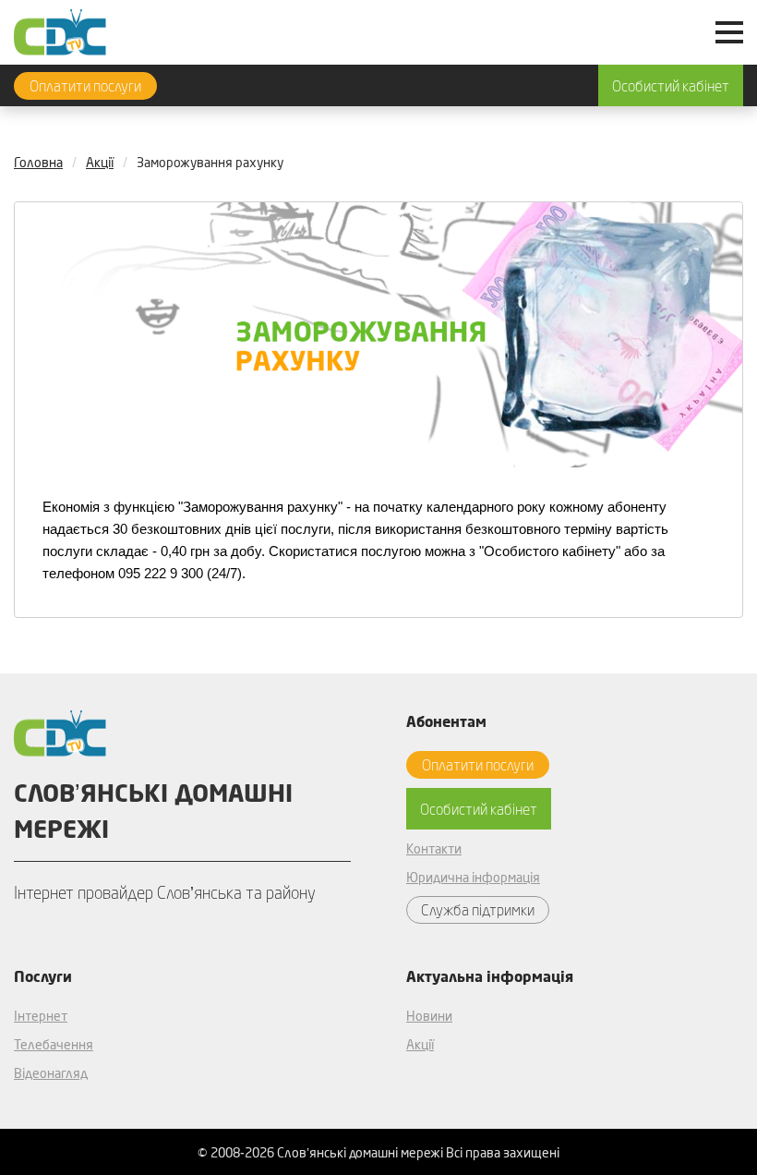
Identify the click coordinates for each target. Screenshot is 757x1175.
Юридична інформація (473, 877)
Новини (429, 1016)
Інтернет (40, 1016)
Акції (420, 1044)
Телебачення (53, 1044)
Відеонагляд (51, 1073)
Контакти (434, 848)
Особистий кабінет (670, 85)
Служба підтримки (478, 909)
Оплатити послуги (85, 85)
